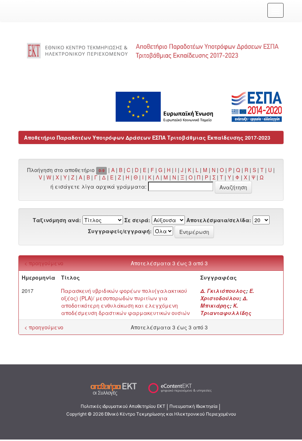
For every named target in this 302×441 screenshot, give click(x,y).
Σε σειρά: (137, 220)
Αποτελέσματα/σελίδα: (218, 220)
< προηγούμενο (43, 263)
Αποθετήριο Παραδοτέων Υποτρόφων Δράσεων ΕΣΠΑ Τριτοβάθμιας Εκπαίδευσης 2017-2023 (147, 137)
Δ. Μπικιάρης (224, 301)
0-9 (102, 170)
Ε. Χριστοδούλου (227, 294)
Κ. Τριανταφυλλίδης (226, 309)
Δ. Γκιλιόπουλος (223, 290)
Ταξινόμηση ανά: (57, 220)
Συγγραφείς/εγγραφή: (120, 231)
